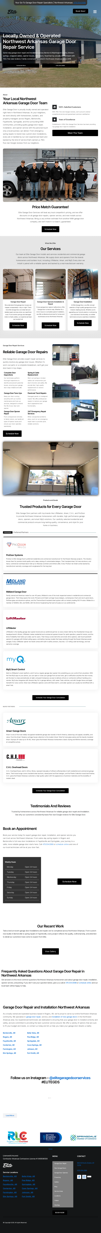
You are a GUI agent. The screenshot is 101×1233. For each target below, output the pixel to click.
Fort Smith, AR (33, 1053)
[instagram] (84, 1177)
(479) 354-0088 (82, 1170)
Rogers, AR (7, 1037)
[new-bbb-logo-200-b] (50, 1133)
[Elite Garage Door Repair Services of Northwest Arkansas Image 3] (65, 382)
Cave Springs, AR (34, 1045)
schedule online (62, 844)
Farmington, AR (9, 1049)
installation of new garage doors (64, 1017)
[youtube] (89, 1176)
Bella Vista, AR (33, 1033)
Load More (10, 1115)
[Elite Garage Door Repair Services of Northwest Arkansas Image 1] (65, 345)
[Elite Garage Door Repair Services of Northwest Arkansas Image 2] (84, 363)
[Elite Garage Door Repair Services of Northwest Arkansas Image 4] (84, 400)
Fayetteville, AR (9, 1041)
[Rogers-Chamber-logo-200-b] (17, 1132)
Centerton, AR (9, 1045)
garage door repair (33, 1017)
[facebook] (79, 1177)
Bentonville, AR (9, 1033)
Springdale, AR (33, 1041)
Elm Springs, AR (9, 1053)
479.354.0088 (79, 2)
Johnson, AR (32, 1049)
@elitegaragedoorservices (69, 1078)
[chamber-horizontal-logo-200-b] (83, 1135)
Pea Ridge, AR (33, 1037)
